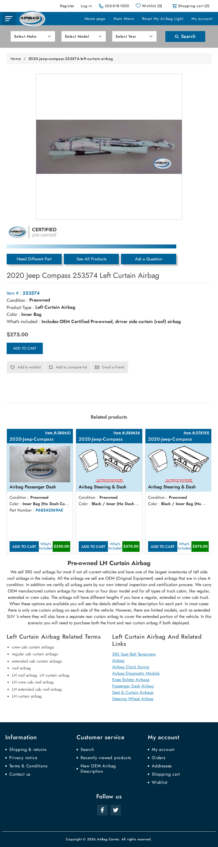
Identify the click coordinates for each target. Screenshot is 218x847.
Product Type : (20, 307)
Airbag (118, 660)
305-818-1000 (117, 5)
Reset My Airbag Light (162, 18)
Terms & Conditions (28, 766)
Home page (95, 18)
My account (202, 18)
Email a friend (113, 367)
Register (67, 5)
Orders (158, 757)
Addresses (162, 766)
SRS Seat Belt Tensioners (134, 654)
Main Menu (124, 18)
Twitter (115, 810)
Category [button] (8, 18)
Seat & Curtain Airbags (132, 692)
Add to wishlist (29, 367)
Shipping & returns (27, 749)
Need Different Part (34, 259)
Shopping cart (166, 774)
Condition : (17, 300)
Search (188, 36)
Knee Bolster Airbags (130, 680)
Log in (86, 5)
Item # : (14, 293)
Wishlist (159, 782)
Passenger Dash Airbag (133, 686)
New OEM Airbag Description (98, 768)
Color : (13, 314)
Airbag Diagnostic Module (136, 673)
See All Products (91, 259)
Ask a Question (148, 259)
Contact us (19, 774)
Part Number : (22, 510)
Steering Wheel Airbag (132, 699)
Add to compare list (71, 367)
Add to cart (24, 348)
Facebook (102, 810)
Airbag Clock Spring (130, 667)
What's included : (23, 321)
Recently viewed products (106, 757)
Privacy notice (23, 757)
